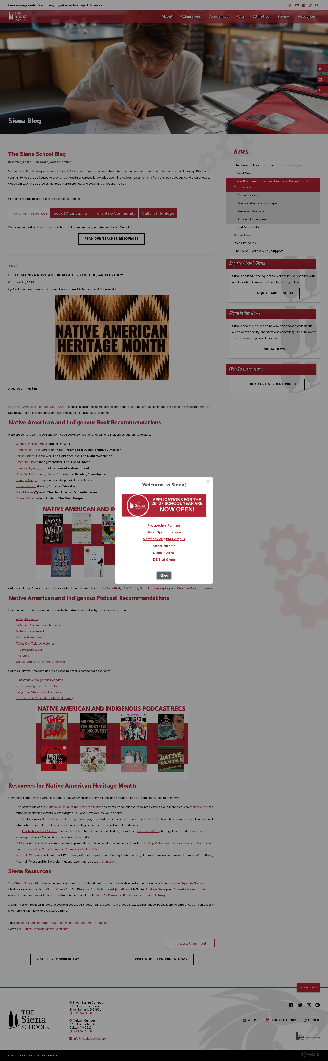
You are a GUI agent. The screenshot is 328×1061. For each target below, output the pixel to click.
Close (164, 575)
